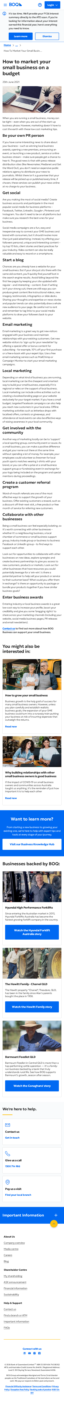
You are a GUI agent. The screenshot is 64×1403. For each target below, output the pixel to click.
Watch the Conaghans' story (32, 1086)
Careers (8, 1255)
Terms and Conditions (41, 1386)
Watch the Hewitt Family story (32, 1007)
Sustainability (11, 1294)
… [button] (16, 45)
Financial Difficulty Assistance (18, 1386)
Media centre (11, 1248)
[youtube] (29, 1354)
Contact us (8, 628)
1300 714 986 (12, 1166)
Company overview (14, 1242)
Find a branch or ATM (15, 1315)
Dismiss (47, 36)
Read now (11, 726)
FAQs (7, 1327)
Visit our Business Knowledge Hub (32, 844)
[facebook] (39, 1354)
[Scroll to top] (54, 1223)
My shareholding (13, 1275)
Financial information (15, 1288)
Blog (6, 1261)
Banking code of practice (40, 1389)
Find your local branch (18, 1194)
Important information (16, 1321)
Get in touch (12, 1137)
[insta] (34, 1354)
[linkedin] (24, 1354)
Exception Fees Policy (20, 1389)
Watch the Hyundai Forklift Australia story (32, 932)
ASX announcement (15, 1282)
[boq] (15, 5)
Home (7, 45)
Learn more (20, 36)
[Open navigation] (5, 5)
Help (40, 5)
